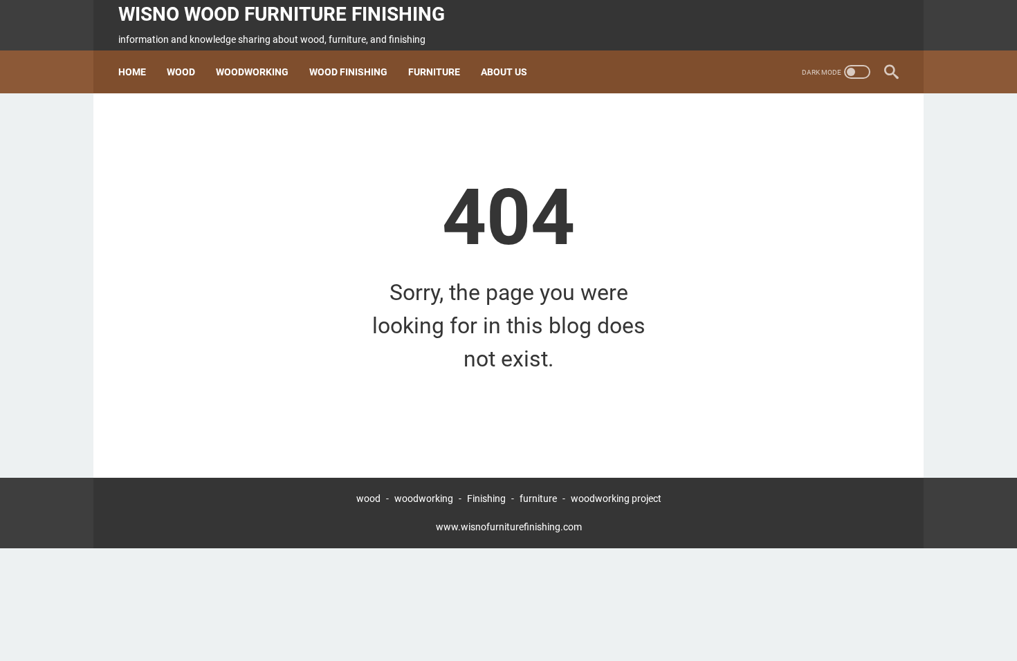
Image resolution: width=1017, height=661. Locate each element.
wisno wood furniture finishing (281, 14)
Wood (181, 71)
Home (132, 71)
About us (504, 71)
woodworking (423, 498)
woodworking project (616, 498)
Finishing (487, 498)
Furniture (434, 71)
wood (368, 498)
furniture (538, 498)
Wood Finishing (348, 71)
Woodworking (252, 71)
